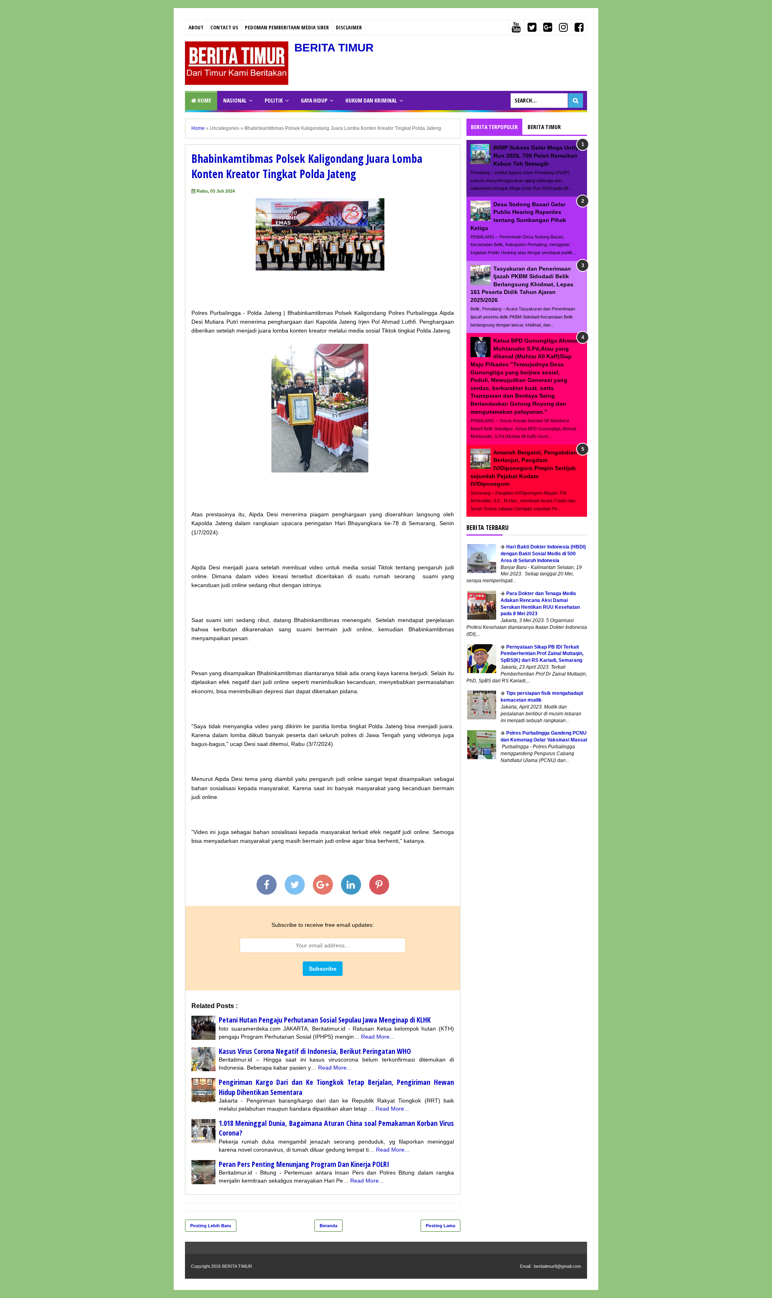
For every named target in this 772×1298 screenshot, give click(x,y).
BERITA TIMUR (334, 47)
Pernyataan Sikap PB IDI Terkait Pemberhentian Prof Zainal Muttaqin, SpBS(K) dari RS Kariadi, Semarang (542, 653)
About (196, 27)
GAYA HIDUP (314, 100)
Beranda (328, 1225)
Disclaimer (349, 27)
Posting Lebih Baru (210, 1225)
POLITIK (274, 100)
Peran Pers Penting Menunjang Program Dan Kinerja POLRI (304, 1164)
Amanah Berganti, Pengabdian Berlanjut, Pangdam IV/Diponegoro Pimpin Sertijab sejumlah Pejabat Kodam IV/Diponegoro (523, 468)
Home (203, 100)
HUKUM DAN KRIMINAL (371, 100)
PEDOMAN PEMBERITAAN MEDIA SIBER (287, 27)
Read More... (377, 1036)
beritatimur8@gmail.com (557, 1266)
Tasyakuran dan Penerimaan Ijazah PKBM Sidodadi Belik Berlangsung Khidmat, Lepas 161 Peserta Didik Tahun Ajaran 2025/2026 (521, 284)
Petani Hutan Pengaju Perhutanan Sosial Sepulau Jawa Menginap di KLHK (325, 1020)
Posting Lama (440, 1225)
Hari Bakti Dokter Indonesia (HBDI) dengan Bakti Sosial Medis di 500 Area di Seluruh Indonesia (543, 553)
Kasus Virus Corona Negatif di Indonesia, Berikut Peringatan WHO (315, 1051)
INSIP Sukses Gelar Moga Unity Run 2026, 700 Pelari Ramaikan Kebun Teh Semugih (536, 155)
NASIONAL (234, 100)
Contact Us (224, 27)
